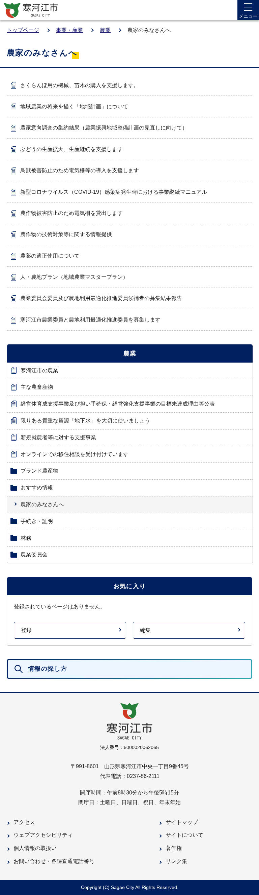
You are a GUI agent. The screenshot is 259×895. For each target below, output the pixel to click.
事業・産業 (69, 30)
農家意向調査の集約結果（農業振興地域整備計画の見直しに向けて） (104, 127)
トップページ (23, 30)
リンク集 (176, 861)
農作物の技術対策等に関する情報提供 (66, 234)
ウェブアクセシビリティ (43, 835)
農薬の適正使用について (50, 256)
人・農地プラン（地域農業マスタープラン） (74, 277)
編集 (145, 630)
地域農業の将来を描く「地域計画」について (74, 106)
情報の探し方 (47, 668)
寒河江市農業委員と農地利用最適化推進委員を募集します (90, 320)
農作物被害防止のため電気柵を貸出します (71, 213)
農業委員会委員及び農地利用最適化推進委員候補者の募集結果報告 (101, 298)
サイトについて (184, 835)
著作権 (174, 848)
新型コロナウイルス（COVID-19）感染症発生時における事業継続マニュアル (113, 192)
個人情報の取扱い (35, 848)
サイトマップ (182, 822)
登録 (26, 630)
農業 (105, 30)
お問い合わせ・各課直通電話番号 (53, 861)
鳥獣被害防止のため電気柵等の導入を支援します (79, 170)
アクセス (24, 822)
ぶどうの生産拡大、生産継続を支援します (71, 149)
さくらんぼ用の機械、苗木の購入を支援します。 (79, 85)
